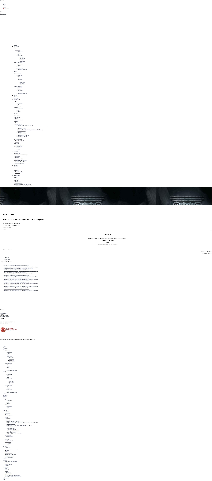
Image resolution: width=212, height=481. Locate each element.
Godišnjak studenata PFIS (19, 161)
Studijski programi (18, 124)
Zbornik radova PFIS (8, 453)
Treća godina (22, 59)
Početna (15, 45)
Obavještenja (16, 96)
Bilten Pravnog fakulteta (19, 163)
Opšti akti (17, 142)
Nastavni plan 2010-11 (21, 132)
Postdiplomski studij (18, 62)
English (16, 118)
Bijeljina (15, 71)
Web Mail (4, 7)
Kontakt (15, 189)
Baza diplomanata (17, 175)
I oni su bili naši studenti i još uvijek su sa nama (23, 185)
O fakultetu (16, 113)
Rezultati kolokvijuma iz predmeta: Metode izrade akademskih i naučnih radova (16, 287)
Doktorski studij (17, 99)
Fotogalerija (17, 143)
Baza (16, 177)
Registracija (17, 178)
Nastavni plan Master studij (22, 69)
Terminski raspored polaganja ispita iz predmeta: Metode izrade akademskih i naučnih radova (18, 268)
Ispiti (18, 54)
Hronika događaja (17, 188)
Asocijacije (16, 166)
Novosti (15, 95)
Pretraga (16, 180)
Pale (15, 47)
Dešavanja (19, 147)
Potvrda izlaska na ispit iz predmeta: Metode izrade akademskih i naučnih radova (16, 265)
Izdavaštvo (16, 151)
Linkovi (4, 4)
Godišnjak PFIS (18, 153)
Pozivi (19, 149)
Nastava (19, 52)
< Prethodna (7, 259)
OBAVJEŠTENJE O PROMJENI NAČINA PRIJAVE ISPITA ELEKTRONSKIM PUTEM (18, 280)
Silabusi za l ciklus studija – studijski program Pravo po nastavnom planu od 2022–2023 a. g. (34, 126)
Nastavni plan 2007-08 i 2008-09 (23, 135)
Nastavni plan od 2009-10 (22, 133)
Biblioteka (17, 170)
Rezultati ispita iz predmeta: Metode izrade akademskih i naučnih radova (15, 272)
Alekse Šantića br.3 (3, 313)
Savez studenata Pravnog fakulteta (21, 168)
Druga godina (22, 58)
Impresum (4, 5)
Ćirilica (1, 14)
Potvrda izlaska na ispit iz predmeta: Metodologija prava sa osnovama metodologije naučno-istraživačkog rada (21, 271)
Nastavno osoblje (18, 122)
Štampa (4, 257)
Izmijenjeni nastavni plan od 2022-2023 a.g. (25, 125)
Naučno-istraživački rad (19, 140)
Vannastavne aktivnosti (19, 144)
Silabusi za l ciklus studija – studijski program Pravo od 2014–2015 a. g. (30, 129)
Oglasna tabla (20, 51)
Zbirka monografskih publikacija (21, 160)
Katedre (16, 121)
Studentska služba (18, 139)
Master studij (16, 98)
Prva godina (22, 80)
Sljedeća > (7, 260)
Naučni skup (17, 115)
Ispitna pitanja (20, 55)
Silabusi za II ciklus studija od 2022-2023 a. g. (15, 433)
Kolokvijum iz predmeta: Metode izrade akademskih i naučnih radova (15, 291)
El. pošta (7, 257)
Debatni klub (17, 173)
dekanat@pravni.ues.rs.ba (4, 316)
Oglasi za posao (18, 181)
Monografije (17, 156)
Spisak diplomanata (18, 183)
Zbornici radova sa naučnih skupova (21, 154)
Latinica (4, 14)
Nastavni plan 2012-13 (22, 131)
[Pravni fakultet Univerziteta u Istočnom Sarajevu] (106, 27)
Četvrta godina (22, 61)
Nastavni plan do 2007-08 (22, 136)
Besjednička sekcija (18, 171)
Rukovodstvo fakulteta (9, 415)
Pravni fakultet (17, 117)
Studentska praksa (18, 146)
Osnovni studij (17, 50)
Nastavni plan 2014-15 (22, 128)
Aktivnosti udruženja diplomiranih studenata (23, 184)
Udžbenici (17, 157)
